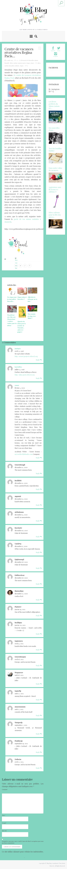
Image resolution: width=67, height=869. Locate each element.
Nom (3, 815)
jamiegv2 (18, 349)
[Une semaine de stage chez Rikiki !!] (32, 308)
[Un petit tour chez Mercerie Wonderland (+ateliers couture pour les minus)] (12, 308)
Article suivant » (37, 274)
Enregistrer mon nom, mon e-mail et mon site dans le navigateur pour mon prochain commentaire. (22, 842)
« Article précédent (9, 274)
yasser (17, 385)
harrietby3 (18, 367)
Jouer (32, 63)
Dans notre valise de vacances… (55, 169)
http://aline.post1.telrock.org (25, 375)
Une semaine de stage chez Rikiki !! (32, 316)
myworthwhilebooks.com (24, 454)
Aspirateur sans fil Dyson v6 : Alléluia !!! (55, 189)
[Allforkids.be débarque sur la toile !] (32, 291)
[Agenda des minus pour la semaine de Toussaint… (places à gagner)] (22, 312)
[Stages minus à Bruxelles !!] (22, 291)
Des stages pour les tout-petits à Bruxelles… (12, 299)
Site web (4, 831)
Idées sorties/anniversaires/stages (20, 63)
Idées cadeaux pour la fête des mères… (55, 214)
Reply (38, 360)
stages (21, 66)
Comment (4, 789)
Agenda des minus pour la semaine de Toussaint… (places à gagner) (21, 326)
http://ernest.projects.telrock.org (26, 356)
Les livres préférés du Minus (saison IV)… (54, 105)
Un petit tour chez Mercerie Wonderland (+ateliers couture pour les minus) (12, 320)
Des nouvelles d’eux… (54, 129)
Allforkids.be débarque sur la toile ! (32, 299)
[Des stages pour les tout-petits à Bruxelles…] (12, 291)
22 (17, 60)
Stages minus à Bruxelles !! (22, 298)
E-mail (4, 823)
